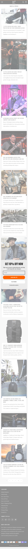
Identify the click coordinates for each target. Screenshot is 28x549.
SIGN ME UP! (14, 277)
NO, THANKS (14, 281)
